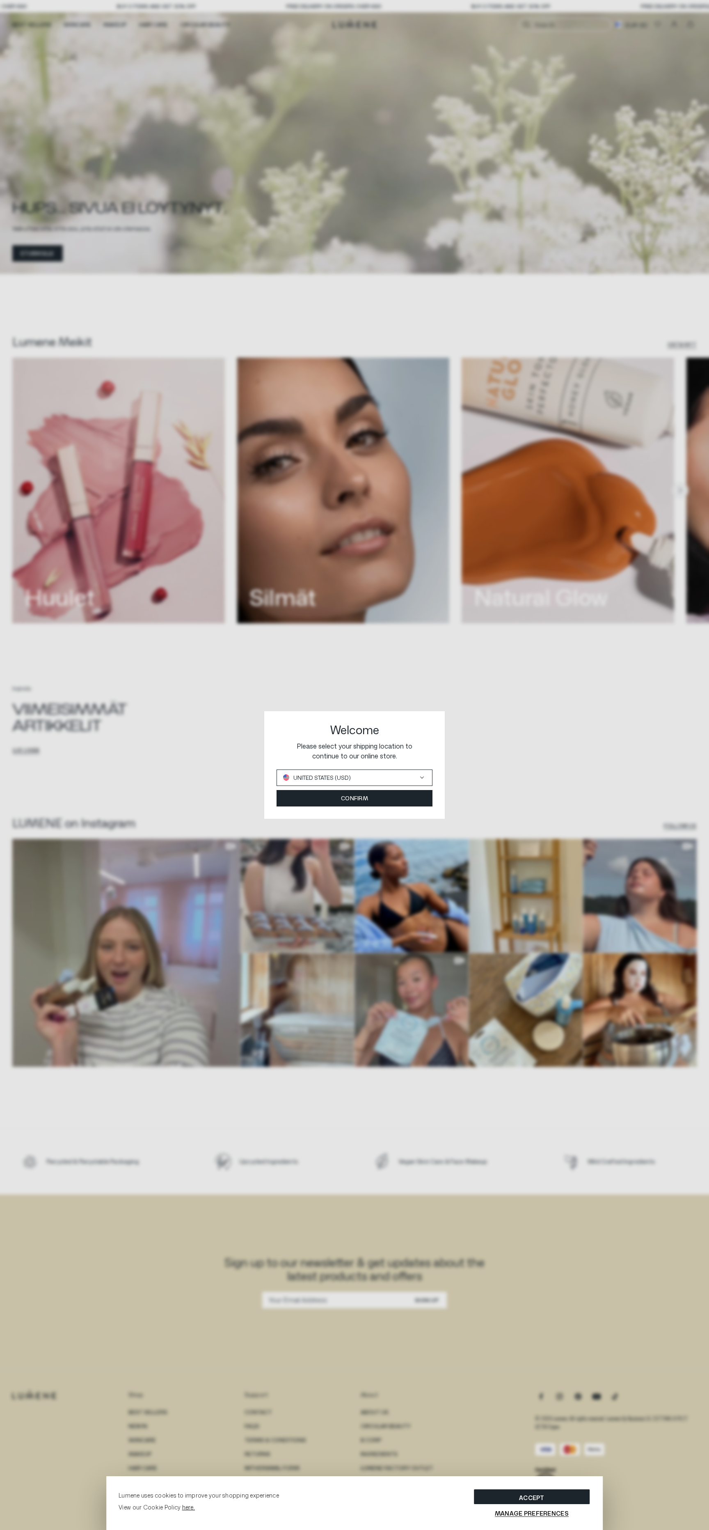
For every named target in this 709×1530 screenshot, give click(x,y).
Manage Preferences (532, 1513)
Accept (531, 1497)
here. (188, 1507)
